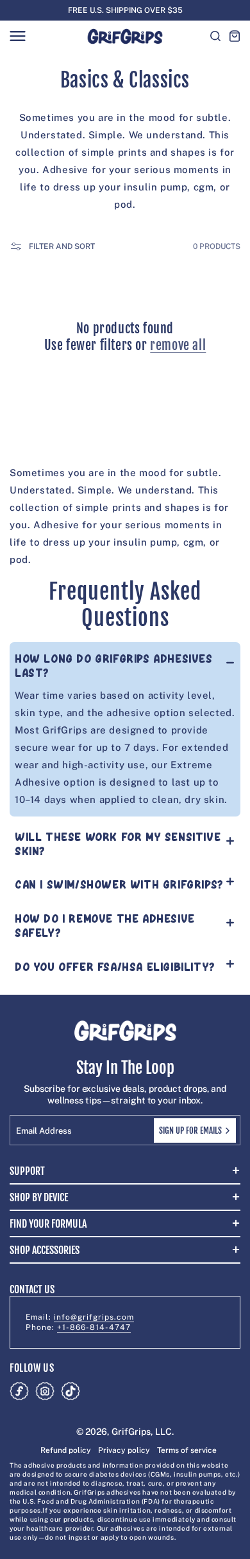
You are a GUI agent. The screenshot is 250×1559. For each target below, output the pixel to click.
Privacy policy (124, 1450)
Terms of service (187, 1450)
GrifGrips (131, 1431)
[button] (17, 36)
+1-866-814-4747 (94, 1327)
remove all (178, 345)
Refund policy (65, 1450)
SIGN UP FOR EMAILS (190, 1130)
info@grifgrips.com (94, 1317)
